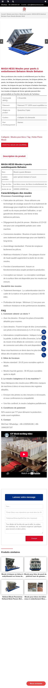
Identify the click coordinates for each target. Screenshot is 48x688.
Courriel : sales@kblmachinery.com (32, 5)
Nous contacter (36, 683)
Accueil (3, 14)
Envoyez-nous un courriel (14, 145)
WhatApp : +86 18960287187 (10, 5)
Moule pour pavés (25, 14)
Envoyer (34, 538)
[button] (46, 41)
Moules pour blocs (13, 14)
